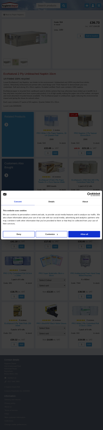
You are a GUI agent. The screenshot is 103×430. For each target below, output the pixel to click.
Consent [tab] (18, 202)
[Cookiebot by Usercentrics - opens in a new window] (89, 194)
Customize (50, 234)
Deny (19, 234)
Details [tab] (51, 202)
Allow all (84, 234)
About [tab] (85, 202)
